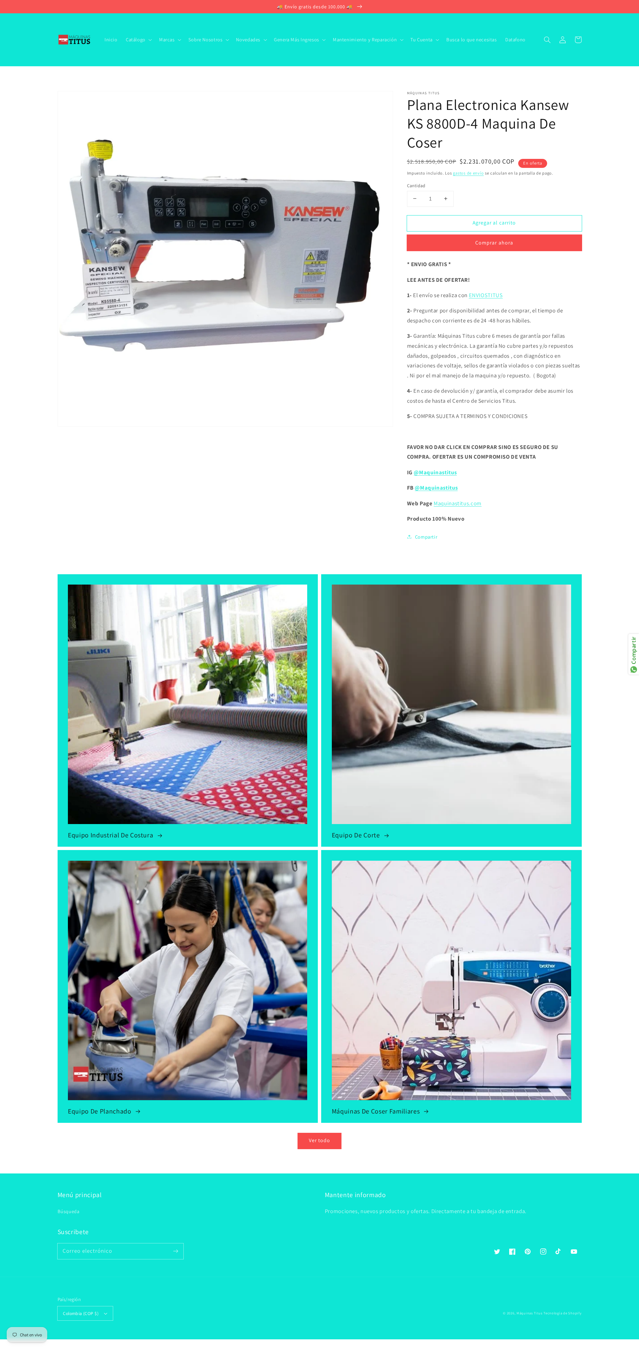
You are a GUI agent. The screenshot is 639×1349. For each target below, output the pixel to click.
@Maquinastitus (435, 472)
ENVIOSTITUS (486, 294)
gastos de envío (468, 173)
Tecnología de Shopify (562, 1313)
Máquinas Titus (529, 1313)
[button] (547, 39)
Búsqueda (69, 1211)
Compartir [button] (426, 536)
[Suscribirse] (175, 1251)
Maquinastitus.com (458, 503)
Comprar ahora (494, 242)
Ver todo (319, 1140)
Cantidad (416, 185)
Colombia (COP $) (81, 1313)
